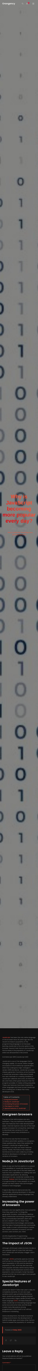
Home (13, 529)
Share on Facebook (6, 1340)
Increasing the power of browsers (16, 1104)
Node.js (11, 1179)
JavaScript (6, 1037)
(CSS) (16, 1301)
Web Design (22, 529)
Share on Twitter (11, 1340)
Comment (6, 1363)
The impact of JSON (12, 1106)
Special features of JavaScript (15, 1108)
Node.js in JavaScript (12, 1102)
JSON (11, 1259)
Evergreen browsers (11, 1099)
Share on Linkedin (16, 1340)
